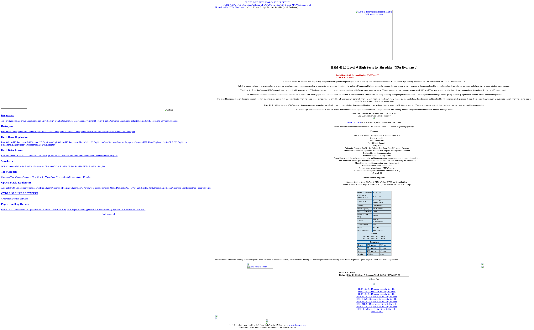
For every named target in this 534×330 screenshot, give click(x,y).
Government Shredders (44, 166)
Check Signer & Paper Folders (70, 209)
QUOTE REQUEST (276, 5)
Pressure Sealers (98, 209)
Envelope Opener (27, 209)
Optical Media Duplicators (114, 188)
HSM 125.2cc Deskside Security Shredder (376, 294)
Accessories (173, 121)
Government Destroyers (73, 131)
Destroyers (7, 126)
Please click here (354, 122)
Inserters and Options (10, 209)
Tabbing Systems (112, 209)
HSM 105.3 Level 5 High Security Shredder (376, 309)
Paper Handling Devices (15, 204)
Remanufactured (142, 121)
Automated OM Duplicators (13, 188)
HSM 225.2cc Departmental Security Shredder (376, 296)
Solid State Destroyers (31, 131)
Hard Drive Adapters (46, 145)
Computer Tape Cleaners (12, 177)
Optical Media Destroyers (52, 131)
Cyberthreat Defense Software (14, 199)
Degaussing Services (159, 121)
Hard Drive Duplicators (14, 137)
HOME (226, 5)
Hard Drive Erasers (12, 150)
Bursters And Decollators (46, 209)
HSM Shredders (90, 166)
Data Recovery (110, 142)
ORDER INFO (251, 2)
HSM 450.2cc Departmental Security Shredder (376, 306)
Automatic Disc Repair (182, 188)
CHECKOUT (283, 2)
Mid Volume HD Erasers (34, 155)
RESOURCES (253, 5)
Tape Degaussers (8, 121)
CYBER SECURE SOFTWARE (19, 193)
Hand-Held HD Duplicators (91, 142)
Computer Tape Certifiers (34, 177)
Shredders (7, 161)
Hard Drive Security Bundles (49, 121)
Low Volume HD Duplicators (14, 142)
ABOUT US (235, 5)
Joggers (87, 209)
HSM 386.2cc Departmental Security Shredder (376, 299)
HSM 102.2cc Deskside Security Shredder (376, 289)
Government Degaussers (73, 121)
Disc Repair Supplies (201, 188)
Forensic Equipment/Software (130, 142)
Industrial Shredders (25, 166)
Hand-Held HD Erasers (78, 155)
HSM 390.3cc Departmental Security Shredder (376, 301)
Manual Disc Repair (163, 188)
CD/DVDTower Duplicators (90, 188)
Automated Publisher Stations (65, 188)
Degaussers (7, 115)
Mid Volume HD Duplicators (40, 142)
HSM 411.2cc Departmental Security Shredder (376, 304)
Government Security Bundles (97, 121)
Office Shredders (8, 166)
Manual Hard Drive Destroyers (97, 131)
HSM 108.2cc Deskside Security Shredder (376, 291)
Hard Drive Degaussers (26, 121)
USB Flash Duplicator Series (156, 142)
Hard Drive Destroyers (11, 131)
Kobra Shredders (75, 166)
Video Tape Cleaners (54, 177)
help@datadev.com (297, 325)
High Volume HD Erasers (56, 155)
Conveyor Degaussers (120, 121)
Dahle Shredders (61, 166)
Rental (132, 121)
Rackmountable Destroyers (123, 131)
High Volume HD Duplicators (66, 142)
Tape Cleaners (9, 171)
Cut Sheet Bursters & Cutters (132, 209)
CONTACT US (304, 5)
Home (218, 7)
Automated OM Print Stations (39, 188)
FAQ (244, 5)
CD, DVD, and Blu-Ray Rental (140, 188)
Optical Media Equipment (16, 182)
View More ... (377, 311)
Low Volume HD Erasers (12, 155)
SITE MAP (292, 5)
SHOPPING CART (267, 2)
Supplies (101, 166)
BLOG (264, 5)
